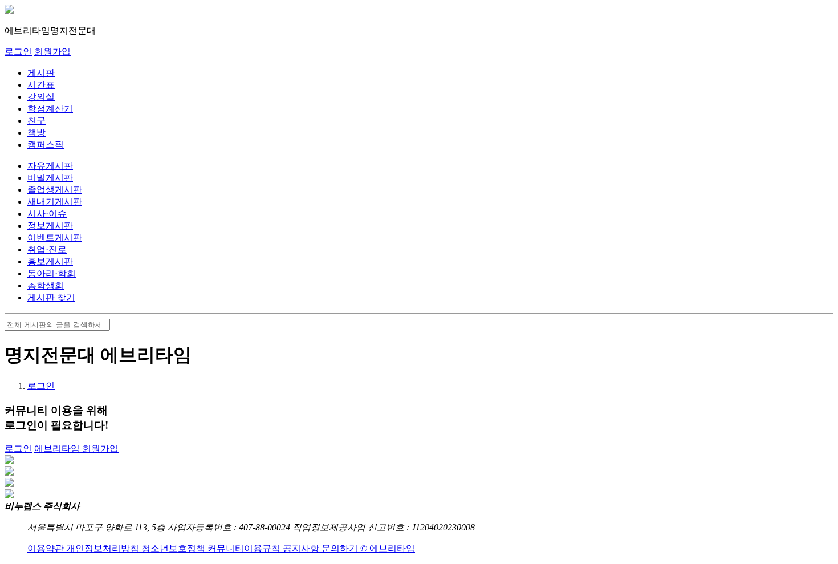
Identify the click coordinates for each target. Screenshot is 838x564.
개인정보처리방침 (103, 548)
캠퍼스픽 (45, 144)
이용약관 (46, 548)
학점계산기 (50, 108)
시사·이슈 (47, 213)
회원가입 (52, 51)
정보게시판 (50, 225)
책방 (36, 132)
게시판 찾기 (51, 297)
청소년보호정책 (174, 548)
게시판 (41, 73)
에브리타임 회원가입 (76, 448)
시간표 (41, 85)
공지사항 (302, 548)
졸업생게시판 (54, 189)
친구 (36, 120)
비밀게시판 (50, 177)
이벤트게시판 (54, 237)
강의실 (41, 97)
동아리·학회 (51, 273)
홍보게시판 (50, 261)
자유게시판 (50, 166)
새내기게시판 (54, 201)
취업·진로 (47, 249)
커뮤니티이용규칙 (245, 548)
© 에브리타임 (387, 548)
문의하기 (341, 548)
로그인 (18, 51)
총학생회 (45, 285)
